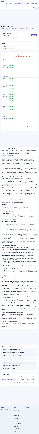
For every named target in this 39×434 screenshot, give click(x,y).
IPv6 (6, 5)
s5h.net (4, 124)
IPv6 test (15, 429)
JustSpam (4, 94)
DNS (16, 3)
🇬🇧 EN (34, 7)
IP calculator (16, 420)
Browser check (16, 428)
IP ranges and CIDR (17, 423)
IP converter (16, 421)
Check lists (34, 35)
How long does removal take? (9, 358)
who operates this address (14, 323)
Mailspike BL (5, 96)
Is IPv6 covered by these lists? (9, 368)
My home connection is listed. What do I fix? (12, 355)
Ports (24, 3)
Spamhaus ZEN (5, 55)
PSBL (4, 98)
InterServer (5, 88)
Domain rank (16, 426)
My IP (2, 3)
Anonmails (5, 65)
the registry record (6, 377)
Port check (16, 416)
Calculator (32, 3)
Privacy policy (28, 408)
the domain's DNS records (16, 324)
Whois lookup (16, 410)
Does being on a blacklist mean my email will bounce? (13, 352)
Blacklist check (16, 415)
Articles (15, 431)
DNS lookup (16, 413)
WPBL (4, 59)
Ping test (15, 412)
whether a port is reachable (7, 382)
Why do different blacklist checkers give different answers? (15, 362)
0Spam (4, 63)
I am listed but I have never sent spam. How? (12, 349)
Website (27, 3)
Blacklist (19, 3)
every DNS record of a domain (8, 379)
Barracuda (5, 70)
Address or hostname (6, 33)
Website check (16, 418)
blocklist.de (5, 122)
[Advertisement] (19, 17)
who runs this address (6, 376)
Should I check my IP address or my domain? (12, 365)
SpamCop (4, 100)
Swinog (4, 113)
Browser (3, 5)
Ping (13, 3)
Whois (10, 3)
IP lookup (6, 3)
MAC (36, 3)
